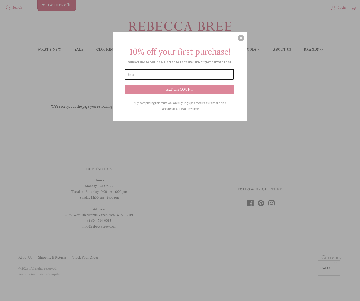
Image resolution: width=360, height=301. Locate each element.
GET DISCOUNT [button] (179, 89)
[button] (241, 38)
